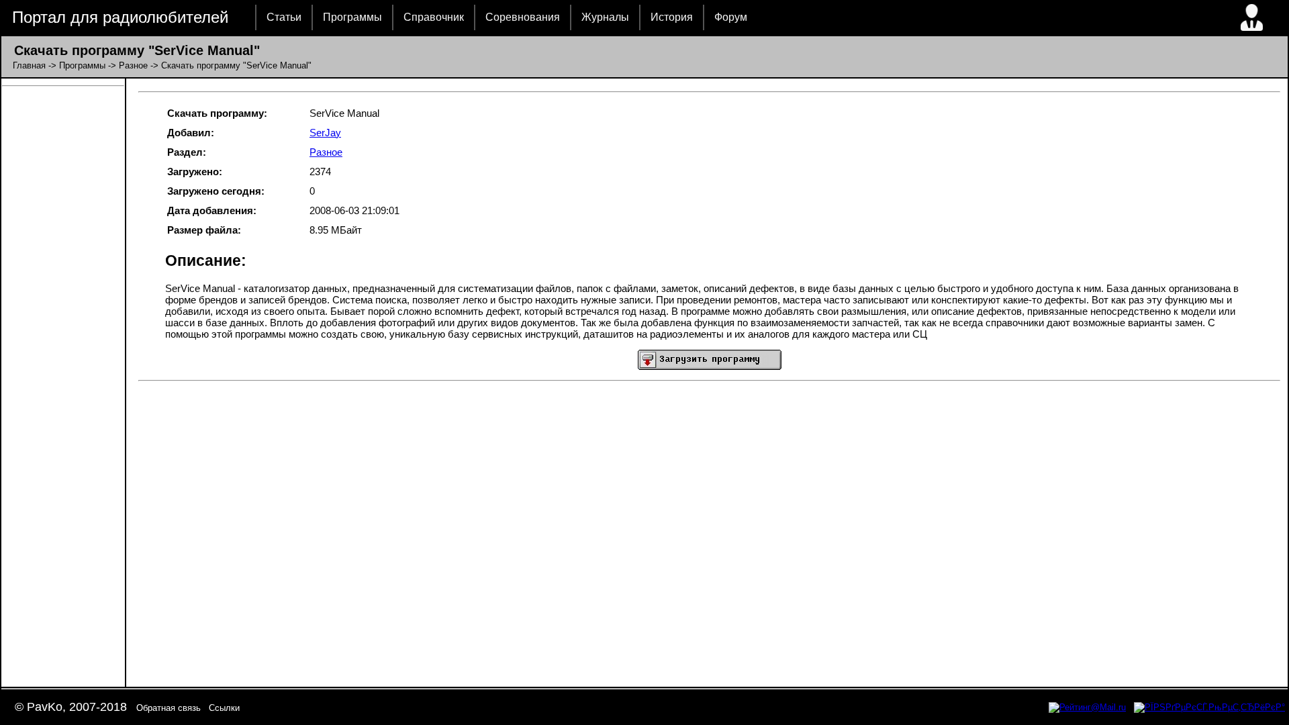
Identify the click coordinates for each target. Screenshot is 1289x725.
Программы (352, 17)
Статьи (284, 17)
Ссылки (224, 708)
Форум (730, 17)
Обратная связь (168, 708)
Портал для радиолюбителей (120, 17)
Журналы (605, 17)
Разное (133, 65)
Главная (29, 65)
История (672, 17)
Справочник (433, 17)
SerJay (325, 132)
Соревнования (522, 17)
